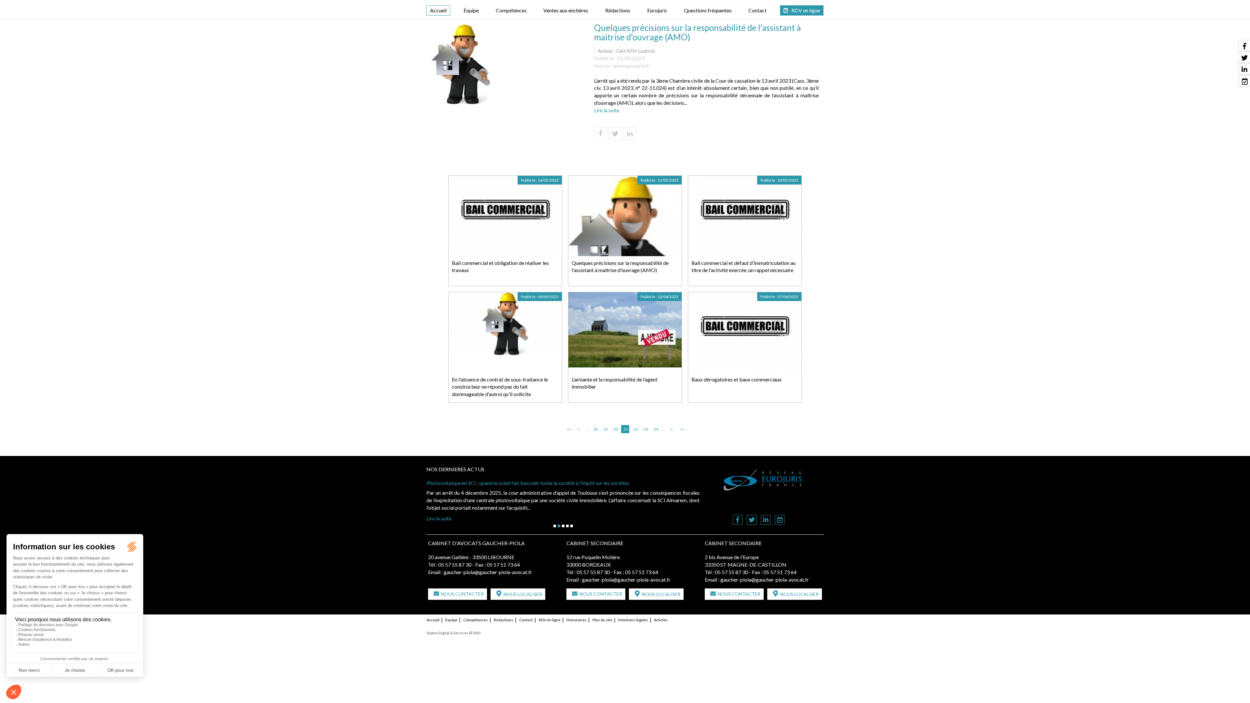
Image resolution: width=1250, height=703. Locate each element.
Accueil (438, 10)
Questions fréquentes (708, 10)
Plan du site (602, 619)
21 (625, 429)
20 (615, 429)
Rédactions (617, 10)
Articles (661, 619)
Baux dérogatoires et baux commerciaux (736, 379)
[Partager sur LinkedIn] (629, 133)
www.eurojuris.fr (631, 65)
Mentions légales (633, 619)
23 (646, 429)
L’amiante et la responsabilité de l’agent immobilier (615, 383)
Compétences (511, 10)
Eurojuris (657, 10)
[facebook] (738, 520)
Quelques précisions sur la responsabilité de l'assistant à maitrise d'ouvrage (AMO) (620, 266)
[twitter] (752, 520)
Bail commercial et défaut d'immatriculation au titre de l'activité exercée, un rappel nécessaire (743, 266)
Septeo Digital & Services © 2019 (453, 633)
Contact (757, 10)
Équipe (471, 10)
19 (605, 429)
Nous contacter (462, 594)
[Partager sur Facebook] (600, 133)
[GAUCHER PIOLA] (763, 479)
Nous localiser (523, 594)
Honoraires (576, 619)
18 (595, 429)
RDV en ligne (805, 10)
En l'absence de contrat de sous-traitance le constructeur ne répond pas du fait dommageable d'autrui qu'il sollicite (500, 386)
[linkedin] (766, 520)
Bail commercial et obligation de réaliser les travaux (500, 266)
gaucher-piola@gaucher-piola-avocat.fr (488, 572)
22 (635, 429)
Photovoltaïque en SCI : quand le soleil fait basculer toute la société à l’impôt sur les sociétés (527, 483)
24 (656, 429)
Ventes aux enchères (565, 10)
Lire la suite (606, 110)
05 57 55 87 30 (454, 564)
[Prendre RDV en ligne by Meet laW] (780, 520)
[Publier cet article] (615, 133)
